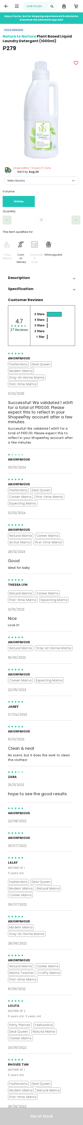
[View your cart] (76, 6)
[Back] (6, 6)
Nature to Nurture (19, 36)
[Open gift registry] (64, 6)
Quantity (9, 211)
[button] (41, 278)
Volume (9, 191)
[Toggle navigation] (16, 6)
